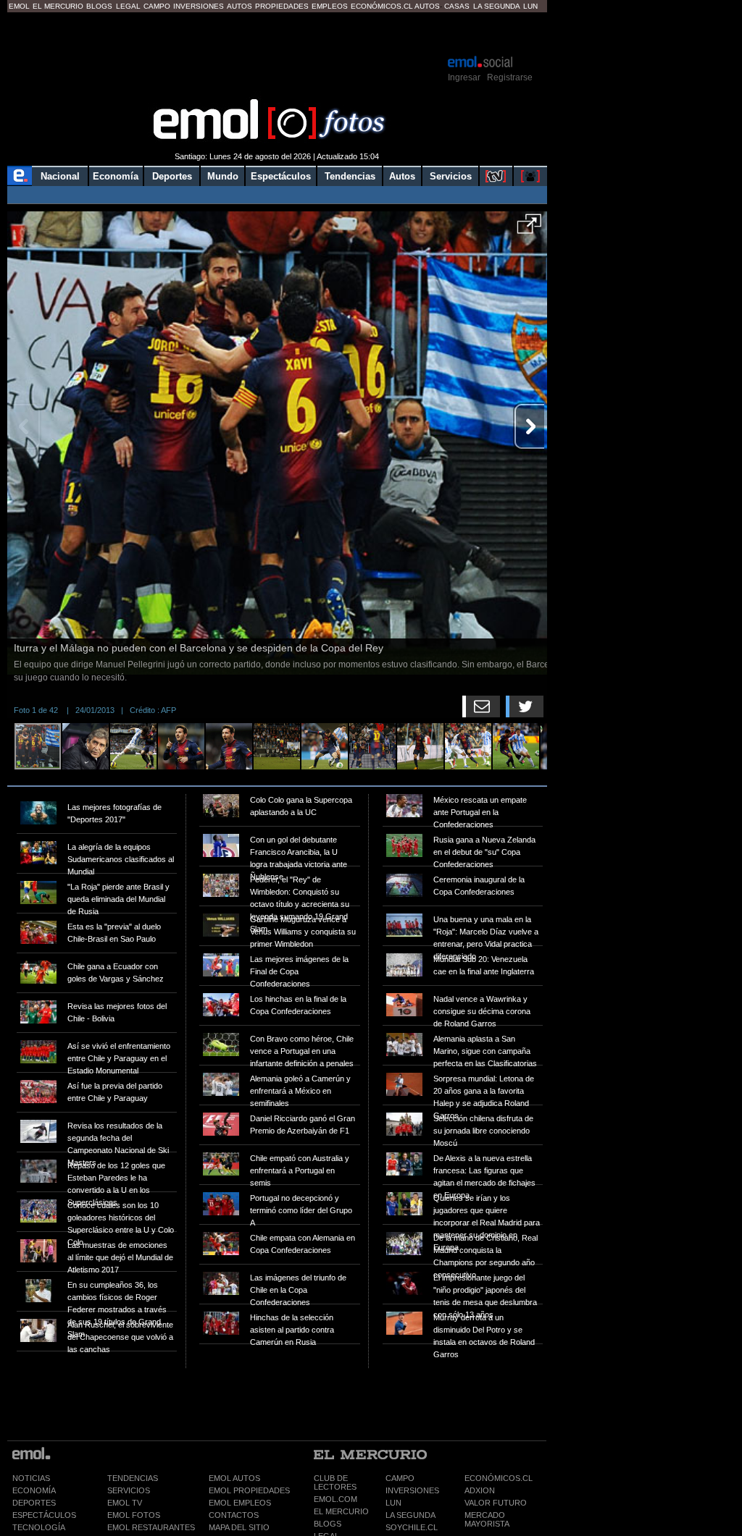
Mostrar (277, 33)
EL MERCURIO (341, 1511)
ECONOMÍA (34, 1490)
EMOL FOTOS (133, 1515)
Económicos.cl (382, 6)
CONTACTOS (234, 1515)
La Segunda (496, 6)
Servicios (451, 176)
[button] (529, 228)
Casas (457, 6)
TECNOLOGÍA (38, 1527)
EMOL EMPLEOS (240, 1502)
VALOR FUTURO (495, 1502)
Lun (530, 6)
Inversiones (198, 6)
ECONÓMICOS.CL (498, 1478)
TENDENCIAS (132, 1478)
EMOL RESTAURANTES (151, 1527)
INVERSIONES (412, 1490)
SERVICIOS (128, 1490)
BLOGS (327, 1523)
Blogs (99, 6)
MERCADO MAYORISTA (486, 1519)
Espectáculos (281, 176)
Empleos (330, 6)
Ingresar (464, 77)
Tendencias (350, 176)
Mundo (222, 176)
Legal (128, 6)
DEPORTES (34, 1502)
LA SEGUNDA (410, 1515)
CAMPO (399, 1478)
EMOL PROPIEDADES (249, 1490)
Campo (156, 6)
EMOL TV (124, 1502)
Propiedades (282, 6)
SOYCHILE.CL (411, 1527)
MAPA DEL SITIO (239, 1527)
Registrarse (510, 77)
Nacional (60, 176)
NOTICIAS (31, 1478)
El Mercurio (58, 6)
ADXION (479, 1490)
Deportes (172, 176)
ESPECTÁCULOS (44, 1515)
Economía (115, 176)
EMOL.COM (335, 1499)
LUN (393, 1502)
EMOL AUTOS (234, 1478)
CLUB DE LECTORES (335, 1482)
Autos (239, 6)
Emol (19, 6)
